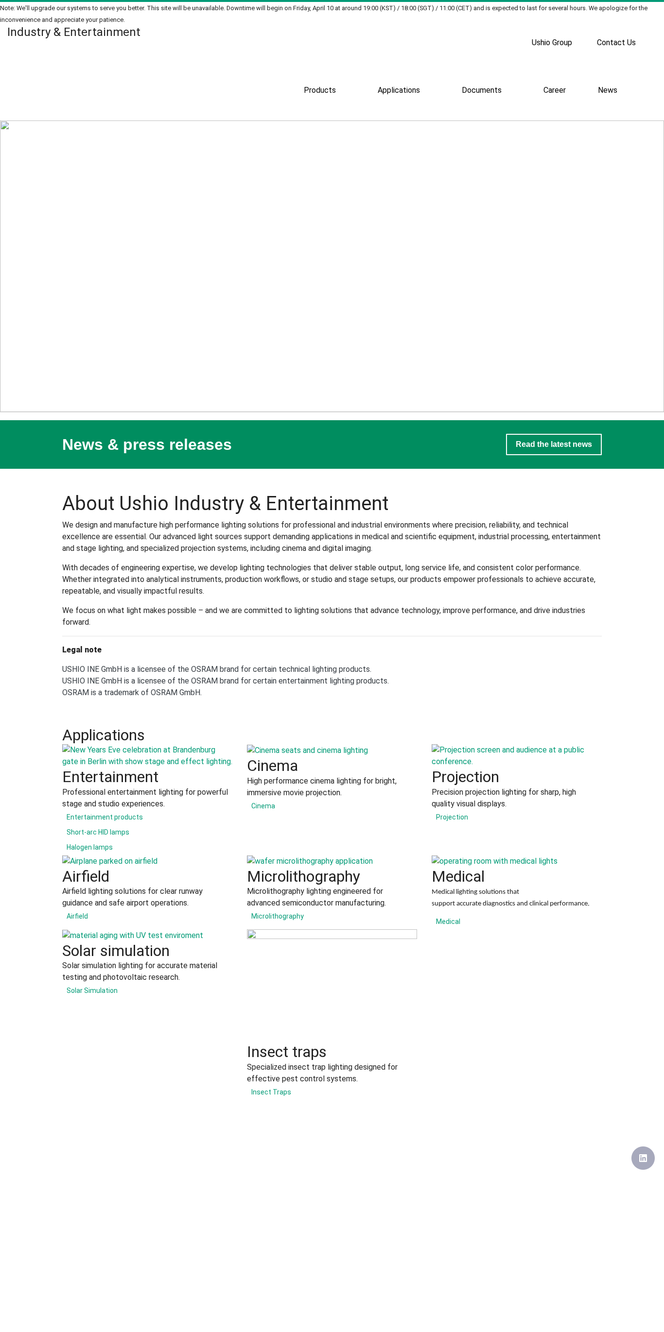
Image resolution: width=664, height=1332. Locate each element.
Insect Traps (271, 1092)
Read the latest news (554, 444)
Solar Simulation (92, 990)
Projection (452, 817)
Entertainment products (105, 817)
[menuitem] (552, 42)
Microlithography (277, 916)
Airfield (77, 916)
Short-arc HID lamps (98, 832)
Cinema (263, 806)
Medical (448, 921)
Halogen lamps (90, 847)
